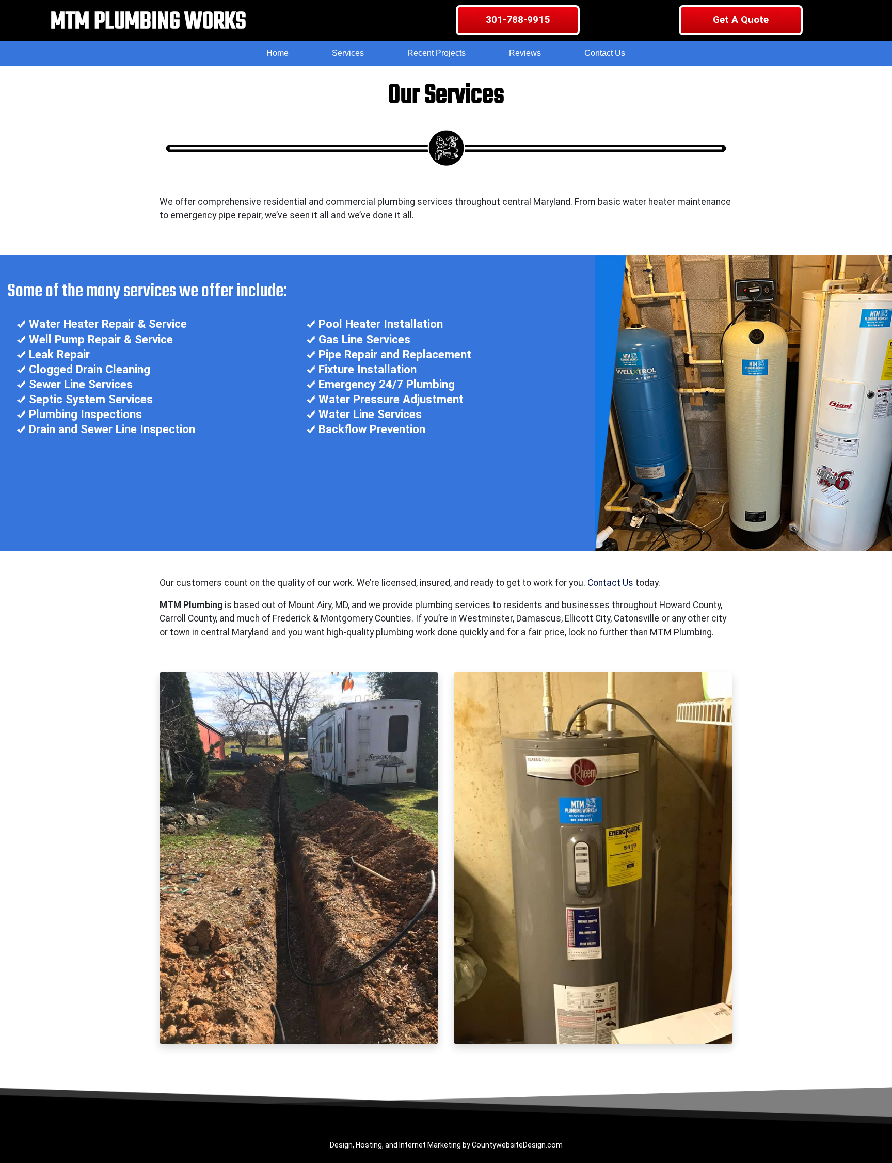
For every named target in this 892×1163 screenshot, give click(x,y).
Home (277, 53)
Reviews (525, 53)
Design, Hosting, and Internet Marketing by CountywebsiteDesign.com (446, 1145)
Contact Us (604, 53)
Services (348, 53)
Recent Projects (436, 53)
